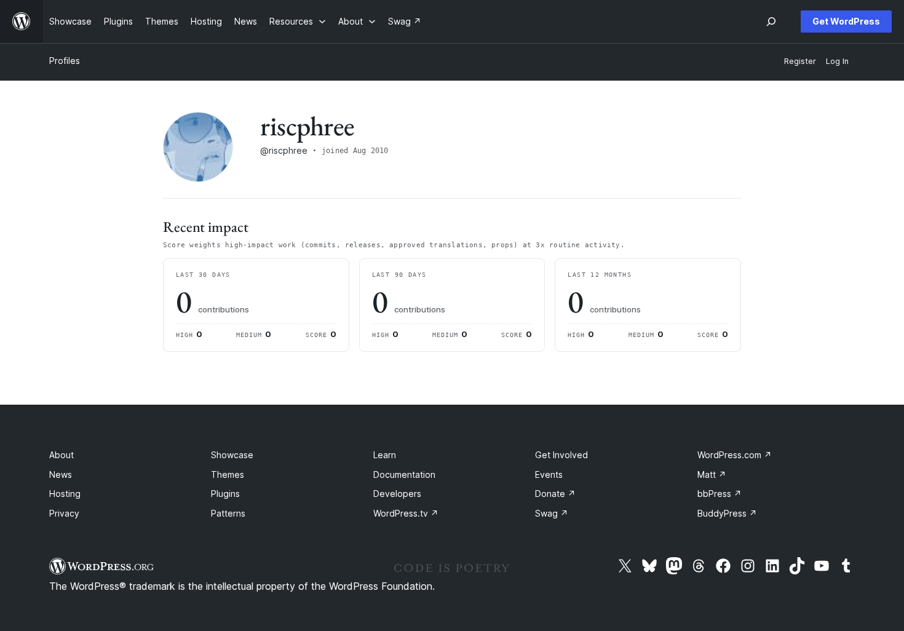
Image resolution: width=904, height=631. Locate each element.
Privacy (64, 513)
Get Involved (561, 455)
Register (800, 61)
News (60, 474)
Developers (397, 493)
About (61, 455)
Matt (711, 474)
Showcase (232, 455)
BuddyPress (727, 513)
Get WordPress (846, 21)
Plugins (225, 493)
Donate (555, 493)
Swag (551, 513)
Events (549, 474)
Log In (837, 61)
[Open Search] (771, 21)
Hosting (65, 493)
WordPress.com (734, 455)
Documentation (404, 474)
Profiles (64, 60)
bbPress (719, 493)
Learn (384, 455)
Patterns (228, 513)
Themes (227, 474)
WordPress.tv (405, 513)
